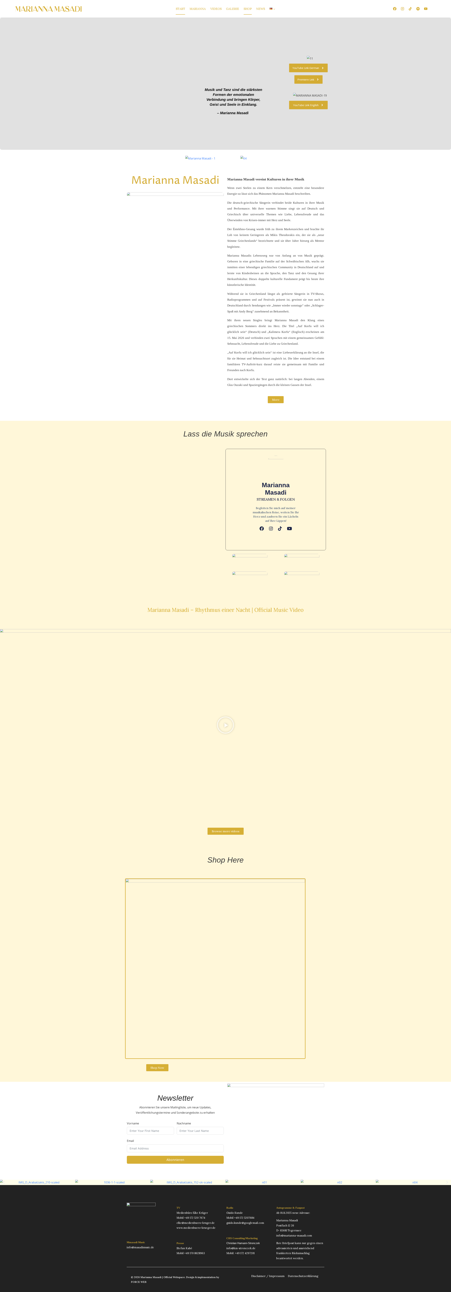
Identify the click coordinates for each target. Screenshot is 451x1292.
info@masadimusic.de (140, 1247)
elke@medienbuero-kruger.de (196, 1223)
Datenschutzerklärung (303, 1276)
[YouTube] (425, 8)
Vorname (133, 1123)
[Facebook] (394, 8)
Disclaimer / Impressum (268, 1276)
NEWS (260, 9)
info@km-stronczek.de (240, 1248)
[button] (225, 725)
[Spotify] (418, 8)
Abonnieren (175, 1160)
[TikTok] (410, 8)
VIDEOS (216, 9)
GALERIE (232, 9)
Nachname (184, 1123)
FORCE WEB (138, 1282)
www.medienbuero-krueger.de (196, 1227)
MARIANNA (198, 9)
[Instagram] (402, 8)
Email (130, 1141)
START (180, 9)
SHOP (248, 9)
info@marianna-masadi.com (294, 1235)
